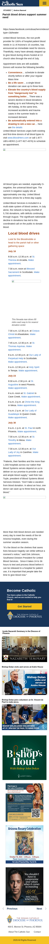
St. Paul (29, 428)
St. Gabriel (28, 393)
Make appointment (17, 362)
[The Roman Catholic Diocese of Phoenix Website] (24, 615)
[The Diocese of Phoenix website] (24, 919)
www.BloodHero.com (18, 137)
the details (17, 127)
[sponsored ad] (24, 802)
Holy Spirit (34, 367)
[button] (24, 649)
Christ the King (32, 402)
